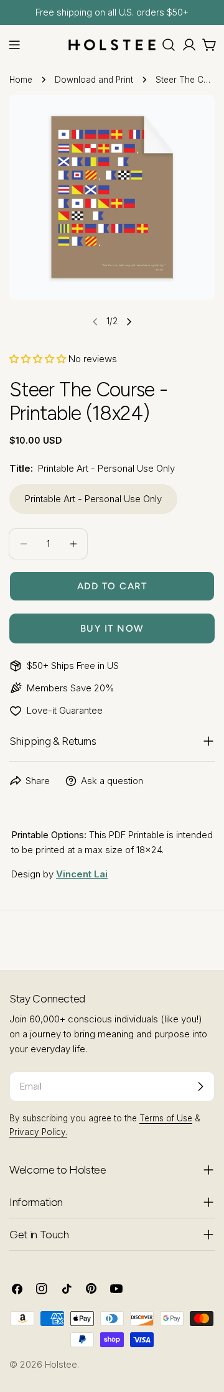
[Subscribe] (200, 1086)
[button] (37, 359)
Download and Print (94, 80)
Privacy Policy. (38, 1132)
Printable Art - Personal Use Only (93, 499)
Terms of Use (165, 1118)
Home (20, 80)
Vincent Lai (82, 874)
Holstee (61, 1364)
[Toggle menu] (14, 44)
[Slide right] (129, 322)
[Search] (168, 44)
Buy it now (112, 628)
